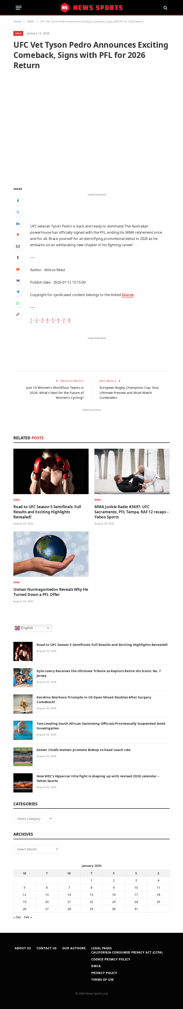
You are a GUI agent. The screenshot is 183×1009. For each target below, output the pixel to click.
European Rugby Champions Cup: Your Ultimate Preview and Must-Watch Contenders (129, 392)
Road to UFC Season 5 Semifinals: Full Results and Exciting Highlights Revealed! (47, 512)
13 (47, 894)
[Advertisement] (97, 204)
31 (136, 909)
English (26, 628)
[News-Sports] (91, 8)
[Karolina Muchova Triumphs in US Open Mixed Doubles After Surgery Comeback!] (23, 704)
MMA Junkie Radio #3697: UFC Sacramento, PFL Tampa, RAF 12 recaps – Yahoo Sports (131, 512)
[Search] (165, 8)
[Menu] (18, 8)
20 (47, 902)
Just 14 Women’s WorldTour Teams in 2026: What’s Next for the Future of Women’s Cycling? (55, 392)
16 (114, 894)
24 (136, 902)
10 (136, 887)
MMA (18, 33)
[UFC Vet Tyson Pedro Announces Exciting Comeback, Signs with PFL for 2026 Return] (91, 128)
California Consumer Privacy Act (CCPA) (127, 952)
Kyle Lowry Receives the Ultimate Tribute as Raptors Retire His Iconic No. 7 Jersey (99, 673)
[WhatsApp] (17, 303)
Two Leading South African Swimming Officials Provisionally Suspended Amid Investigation (101, 725)
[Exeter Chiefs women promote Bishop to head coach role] (23, 756)
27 (47, 909)
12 (24, 894)
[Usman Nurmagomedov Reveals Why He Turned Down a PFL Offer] (51, 554)
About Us (23, 948)
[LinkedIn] (17, 223)
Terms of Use (102, 980)
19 (24, 902)
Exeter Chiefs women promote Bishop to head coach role (84, 749)
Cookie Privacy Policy (110, 959)
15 (91, 894)
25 (158, 902)
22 (91, 902)
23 (114, 902)
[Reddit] (17, 268)
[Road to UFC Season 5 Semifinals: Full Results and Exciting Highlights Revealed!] (51, 471)
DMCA (96, 966)
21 (69, 902)
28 (69, 909)
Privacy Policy (104, 973)
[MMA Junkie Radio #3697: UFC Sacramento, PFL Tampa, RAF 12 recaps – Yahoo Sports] (132, 471)
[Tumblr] (17, 257)
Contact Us (47, 948)
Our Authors (74, 948)
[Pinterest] (17, 234)
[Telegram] (17, 291)
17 (136, 894)
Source (127, 294)
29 (91, 909)
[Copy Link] (17, 314)
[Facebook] (17, 200)
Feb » (28, 917)
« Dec (17, 917)
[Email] (17, 246)
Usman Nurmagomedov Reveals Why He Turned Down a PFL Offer (50, 592)
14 (69, 894)
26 (24, 909)
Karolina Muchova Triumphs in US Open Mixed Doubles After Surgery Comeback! (94, 699)
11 (158, 887)
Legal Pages (101, 948)
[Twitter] (17, 212)
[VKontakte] (17, 280)
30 (114, 909)
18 (158, 894)
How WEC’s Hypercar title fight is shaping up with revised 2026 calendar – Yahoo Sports (98, 778)
